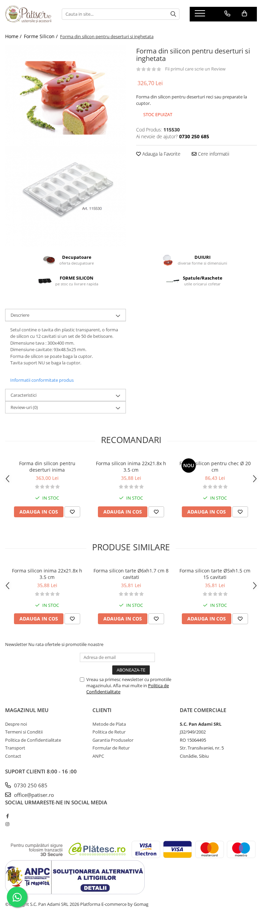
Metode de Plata (109, 724)
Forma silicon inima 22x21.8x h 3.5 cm (131, 466)
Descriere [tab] (20, 315)
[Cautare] (173, 14)
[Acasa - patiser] (28, 14)
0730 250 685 (30, 785)
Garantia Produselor (112, 740)
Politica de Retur (109, 732)
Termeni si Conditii (24, 732)
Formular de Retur (111, 748)
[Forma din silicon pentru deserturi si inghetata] (65, 95)
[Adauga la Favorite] (72, 511)
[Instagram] (7, 824)
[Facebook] (7, 816)
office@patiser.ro (33, 794)
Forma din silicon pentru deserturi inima (47, 466)
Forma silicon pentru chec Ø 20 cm (215, 466)
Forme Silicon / (41, 36)
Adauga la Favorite (160, 154)
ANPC (98, 756)
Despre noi (16, 724)
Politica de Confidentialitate (33, 740)
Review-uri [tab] (24, 407)
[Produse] (201, 15)
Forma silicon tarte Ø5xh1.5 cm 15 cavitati (214, 573)
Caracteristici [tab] (24, 395)
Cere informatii (212, 154)
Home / (14, 36)
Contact (13, 756)
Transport (15, 748)
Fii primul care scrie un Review (195, 69)
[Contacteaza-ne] (227, 13)
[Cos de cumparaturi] (244, 13)
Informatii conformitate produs (42, 380)
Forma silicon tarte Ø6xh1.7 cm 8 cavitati (131, 573)
